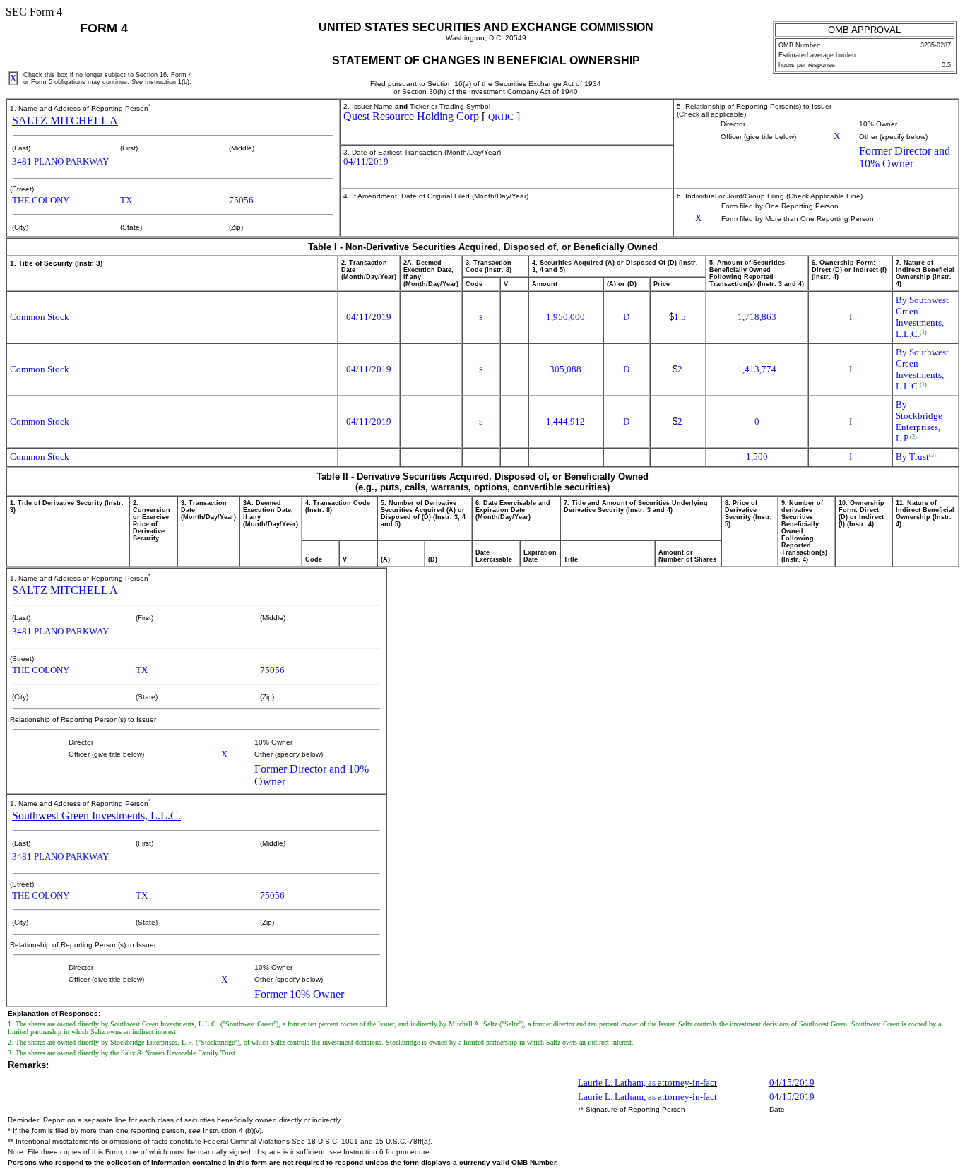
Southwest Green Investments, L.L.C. (96, 816)
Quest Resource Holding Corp (411, 116)
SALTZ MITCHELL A (65, 120)
